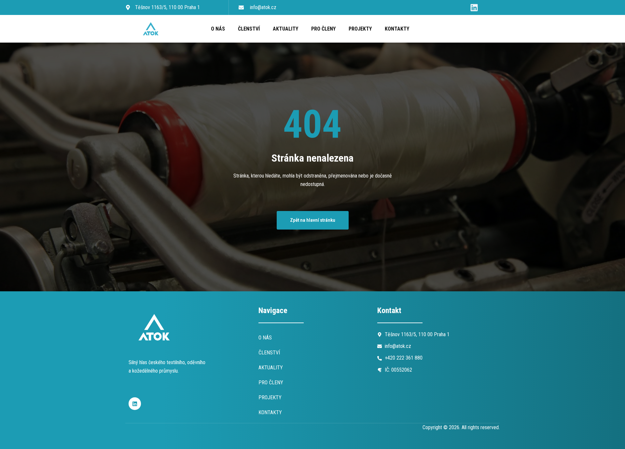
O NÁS (218, 29)
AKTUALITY (285, 29)
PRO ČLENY (323, 29)
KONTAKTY (397, 29)
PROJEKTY (360, 29)
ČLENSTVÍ (249, 29)
